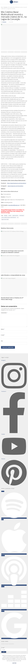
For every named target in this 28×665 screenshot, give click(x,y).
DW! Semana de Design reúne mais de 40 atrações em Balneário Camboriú (12, 251)
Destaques (6, 7)
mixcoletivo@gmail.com (13, 205)
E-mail (3, 335)
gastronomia (15, 215)
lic (17, 217)
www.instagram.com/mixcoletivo (15, 186)
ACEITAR (14, 663)
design (5, 215)
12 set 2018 (11, 22)
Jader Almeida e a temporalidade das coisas (13, 275)
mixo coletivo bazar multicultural (9, 217)
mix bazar (22, 215)
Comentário (4, 312)
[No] (26, 660)
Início (2, 7)
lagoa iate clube (5, 219)
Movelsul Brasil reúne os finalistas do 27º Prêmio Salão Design (12, 298)
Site (2, 341)
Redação (4, 22)
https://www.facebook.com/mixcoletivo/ (16, 183)
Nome (3, 329)
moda (10, 215)
